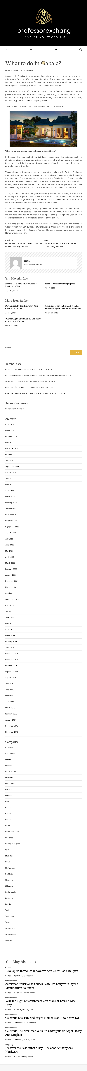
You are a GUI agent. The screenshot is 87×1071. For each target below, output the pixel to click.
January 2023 (10, 509)
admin (30, 70)
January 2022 (10, 575)
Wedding (8, 940)
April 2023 (9, 490)
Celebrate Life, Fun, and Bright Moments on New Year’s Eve (29, 387)
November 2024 (11, 448)
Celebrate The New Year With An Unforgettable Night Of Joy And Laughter (35, 393)
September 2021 (12, 599)
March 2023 (10, 497)
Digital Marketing (12, 771)
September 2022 (12, 527)
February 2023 (11, 503)
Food (7, 801)
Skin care (9, 886)
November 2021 (11, 587)
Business (8, 765)
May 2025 (9, 442)
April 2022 (9, 557)
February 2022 (11, 569)
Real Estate (9, 874)
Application (9, 747)
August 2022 (10, 533)
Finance (8, 795)
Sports (8, 904)
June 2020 (9, 690)
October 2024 (11, 454)
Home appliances (12, 832)
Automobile (10, 753)
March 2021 (10, 635)
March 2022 (10, 563)
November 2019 (11, 732)
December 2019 (11, 726)
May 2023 (9, 484)
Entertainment (11, 783)
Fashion (8, 789)
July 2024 (9, 460)
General (8, 814)
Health (8, 820)
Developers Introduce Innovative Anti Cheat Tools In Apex (28, 369)
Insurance (9, 838)
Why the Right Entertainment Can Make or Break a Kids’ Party (30, 381)
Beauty (8, 759)
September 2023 (12, 466)
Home (7, 826)
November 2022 (11, 515)
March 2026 (10, 430)
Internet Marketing (12, 844)
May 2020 (9, 696)
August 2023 (10, 472)
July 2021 (9, 611)
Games (8, 807)
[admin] (16, 263)
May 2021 (9, 623)
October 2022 (11, 521)
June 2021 (9, 617)
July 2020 (9, 684)
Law (7, 850)
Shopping (9, 880)
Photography (10, 868)
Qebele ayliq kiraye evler (36, 100)
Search (8, 348)
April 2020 (9, 702)
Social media (10, 892)
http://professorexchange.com (33, 264)
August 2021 (10, 605)
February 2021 (11, 641)
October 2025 (11, 436)
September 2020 (12, 672)
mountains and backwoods (53, 199)
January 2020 (10, 720)
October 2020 (11, 665)
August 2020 (10, 678)
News (7, 862)
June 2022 (9, 545)
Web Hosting (10, 934)
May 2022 (9, 551)
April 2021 (9, 629)
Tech (7, 910)
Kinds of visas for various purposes (60, 284)
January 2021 (10, 647)
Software (9, 898)
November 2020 (11, 659)
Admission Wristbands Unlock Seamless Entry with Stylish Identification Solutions (38, 375)
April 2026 (9, 424)
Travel (7, 922)
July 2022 (9, 539)
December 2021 (11, 581)
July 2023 (9, 478)
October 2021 (10, 593)
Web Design (10, 928)
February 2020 (11, 714)
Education (9, 777)
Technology (10, 916)
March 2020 (10, 708)
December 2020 (11, 653)
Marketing (9, 856)
